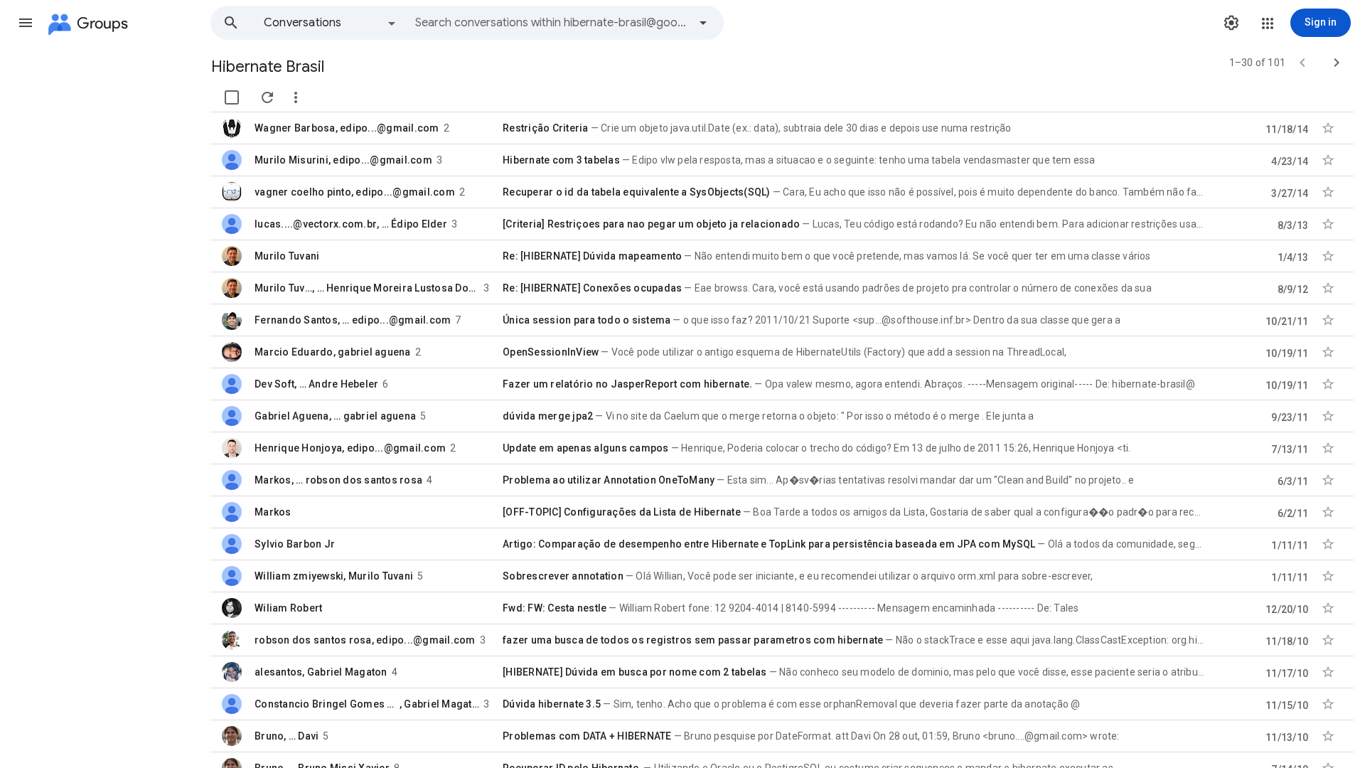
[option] (330, 22)
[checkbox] (232, 97)
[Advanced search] (703, 22)
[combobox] (551, 22)
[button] (26, 23)
